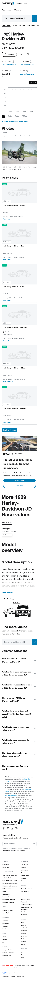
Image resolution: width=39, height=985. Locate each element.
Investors (23, 941)
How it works (6, 928)
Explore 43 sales (9, 430)
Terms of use (20, 976)
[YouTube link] (16, 828)
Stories (4, 939)
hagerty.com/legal (11, 795)
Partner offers (25, 875)
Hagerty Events (25, 899)
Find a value (6, 10)
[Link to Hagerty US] (3, 965)
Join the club (24, 864)
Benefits (23, 872)
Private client (6, 894)
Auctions (5, 920)
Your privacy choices (12, 972)
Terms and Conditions (19, 850)
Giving (23, 944)
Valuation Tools (21, 3)
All (3, 942)
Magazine (23, 878)
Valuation (23, 867)
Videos (4, 936)
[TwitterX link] (8, 828)
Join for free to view (9, 65)
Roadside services (26, 888)
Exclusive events (26, 880)
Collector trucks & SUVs (9, 880)
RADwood (24, 914)
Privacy (23, 954)
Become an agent (7, 910)
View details (7, 219)
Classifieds (5, 923)
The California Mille (26, 904)
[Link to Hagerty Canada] (7, 965)
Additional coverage (8, 902)
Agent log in (5, 912)
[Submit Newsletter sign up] (34, 843)
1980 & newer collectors (9, 875)
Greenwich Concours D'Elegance (27, 908)
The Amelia (24, 902)
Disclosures (5, 976)
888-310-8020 (25, 891)
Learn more (19, 486)
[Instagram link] (12, 828)
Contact (23, 938)
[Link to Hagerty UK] (11, 965)
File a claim (5, 867)
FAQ (22, 952)
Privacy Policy (6, 850)
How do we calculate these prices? (16, 121)
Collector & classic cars (9, 878)
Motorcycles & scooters (9, 886)
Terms (23, 957)
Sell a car (5, 926)
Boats (4, 891)
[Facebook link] (4, 828)
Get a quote (19, 480)
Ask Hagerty (24, 870)
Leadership (24, 928)
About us (23, 925)
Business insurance (8, 896)
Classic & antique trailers (9, 883)
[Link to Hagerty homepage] (12, 822)
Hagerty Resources (8, 952)
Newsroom (24, 936)
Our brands (24, 930)
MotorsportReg (6, 955)
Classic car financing (8, 899)
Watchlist (17, 10)
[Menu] (35, 3)
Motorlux (23, 912)
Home (22, 922)
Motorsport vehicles (8, 888)
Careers (23, 933)
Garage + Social (7, 950)
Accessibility (23, 972)
